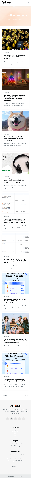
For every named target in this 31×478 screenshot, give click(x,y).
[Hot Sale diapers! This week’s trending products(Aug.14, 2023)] (15, 363)
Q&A (15, 433)
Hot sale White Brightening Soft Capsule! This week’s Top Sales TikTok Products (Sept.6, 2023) (14, 220)
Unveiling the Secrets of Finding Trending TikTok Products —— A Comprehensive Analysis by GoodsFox (15, 97)
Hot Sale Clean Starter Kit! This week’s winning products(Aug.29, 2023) (15, 260)
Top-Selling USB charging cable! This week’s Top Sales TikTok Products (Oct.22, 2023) (14, 180)
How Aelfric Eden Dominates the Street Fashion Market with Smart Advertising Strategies (15, 340)
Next (25, 395)
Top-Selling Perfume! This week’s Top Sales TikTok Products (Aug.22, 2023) (15, 300)
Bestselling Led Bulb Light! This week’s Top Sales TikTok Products (14, 56)
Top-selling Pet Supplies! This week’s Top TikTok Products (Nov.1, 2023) (14, 138)
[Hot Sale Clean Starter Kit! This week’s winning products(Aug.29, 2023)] (15, 243)
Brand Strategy (15, 446)
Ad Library (15, 431)
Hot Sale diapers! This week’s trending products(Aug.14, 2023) (15, 380)
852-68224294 (19, 461)
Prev (5, 395)
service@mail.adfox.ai (17, 459)
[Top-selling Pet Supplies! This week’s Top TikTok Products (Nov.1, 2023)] (15, 121)
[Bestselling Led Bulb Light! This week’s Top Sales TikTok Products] (15, 39)
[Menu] (28, 3)
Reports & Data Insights (15, 444)
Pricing (15, 435)
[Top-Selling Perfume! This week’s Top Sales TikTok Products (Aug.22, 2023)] (15, 283)
